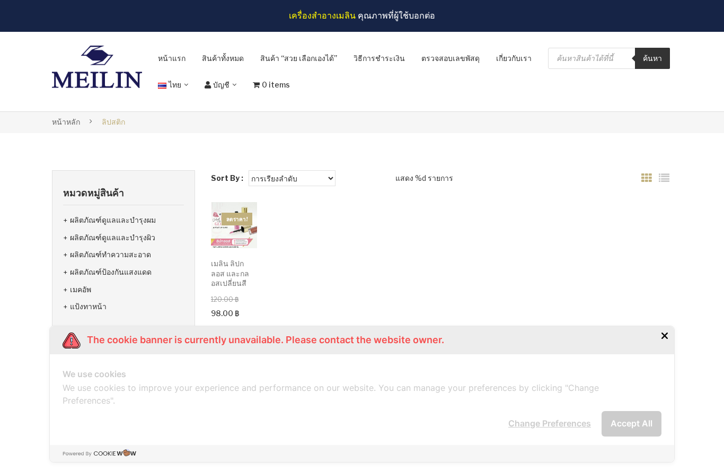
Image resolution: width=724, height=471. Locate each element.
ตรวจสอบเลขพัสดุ (450, 58)
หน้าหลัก (66, 121)
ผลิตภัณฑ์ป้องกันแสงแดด (111, 271)
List (664, 178)
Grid (647, 178)
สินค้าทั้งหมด (223, 58)
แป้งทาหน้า (88, 306)
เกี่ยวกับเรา (514, 58)
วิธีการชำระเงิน (379, 58)
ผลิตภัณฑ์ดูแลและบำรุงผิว (112, 237)
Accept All (631, 423)
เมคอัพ (80, 289)
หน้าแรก (172, 58)
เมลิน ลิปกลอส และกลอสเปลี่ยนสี (230, 273)
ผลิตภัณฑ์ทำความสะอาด (110, 254)
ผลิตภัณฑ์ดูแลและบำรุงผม (113, 219)
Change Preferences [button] (549, 423)
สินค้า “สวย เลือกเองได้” (298, 58)
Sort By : (227, 177)
